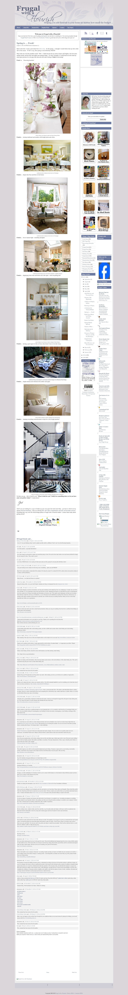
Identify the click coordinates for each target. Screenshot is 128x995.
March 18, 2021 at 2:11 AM (30, 587)
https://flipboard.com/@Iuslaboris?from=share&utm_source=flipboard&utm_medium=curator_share (42, 664)
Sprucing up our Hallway (89, 330)
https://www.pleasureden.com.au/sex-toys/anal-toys (28, 702)
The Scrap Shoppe (104, 514)
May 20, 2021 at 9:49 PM (32, 648)
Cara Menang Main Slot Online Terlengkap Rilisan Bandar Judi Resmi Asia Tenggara (103, 451)
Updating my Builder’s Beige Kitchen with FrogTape (104, 479)
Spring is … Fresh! (25, 43)
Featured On (35, 28)
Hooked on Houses (104, 416)
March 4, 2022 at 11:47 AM (34, 831)
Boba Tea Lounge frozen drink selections (30, 723)
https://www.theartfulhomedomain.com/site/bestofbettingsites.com (31, 617)
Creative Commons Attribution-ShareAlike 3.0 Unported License (88, 393)
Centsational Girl (104, 409)
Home (18, 28)
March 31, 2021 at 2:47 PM (56, 617)
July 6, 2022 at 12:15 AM (32, 849)
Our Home (85, 262)
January (87, 352)
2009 (84, 357)
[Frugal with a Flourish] (104, 278)
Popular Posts (45, 28)
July (86, 284)
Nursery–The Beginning (88, 298)
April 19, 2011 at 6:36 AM (29, 559)
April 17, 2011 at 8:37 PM (36, 540)
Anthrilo (18, 817)
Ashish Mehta (20, 626)
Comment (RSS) (79, 993)
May (86, 289)
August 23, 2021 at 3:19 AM (33, 719)
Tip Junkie (102, 467)
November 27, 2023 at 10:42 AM (33, 883)
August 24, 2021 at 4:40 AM (31, 746)
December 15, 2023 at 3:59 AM (33, 889)
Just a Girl (102, 459)
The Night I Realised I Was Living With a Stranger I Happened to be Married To (104, 366)
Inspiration (35, 45)
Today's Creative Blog (103, 427)
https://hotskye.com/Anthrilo (23, 812)
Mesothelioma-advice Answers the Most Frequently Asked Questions (104, 491)
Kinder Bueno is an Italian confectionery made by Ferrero (30, 689)
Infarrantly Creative (102, 361)
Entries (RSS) (70, 993)
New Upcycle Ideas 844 (103, 322)
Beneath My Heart (104, 373)
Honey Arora (19, 657)
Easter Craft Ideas (89, 320)
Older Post (74, 972)
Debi (18, 546)
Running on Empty (89, 305)
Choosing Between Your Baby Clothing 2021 (27, 743)
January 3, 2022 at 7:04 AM (36, 787)
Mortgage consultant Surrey (23, 835)
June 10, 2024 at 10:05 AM (33, 921)
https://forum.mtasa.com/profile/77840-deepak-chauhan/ (29, 632)
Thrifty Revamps (87, 271)
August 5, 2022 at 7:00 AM (30, 876)
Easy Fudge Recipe (103, 442)
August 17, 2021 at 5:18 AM (33, 696)
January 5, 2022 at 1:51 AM (33, 796)
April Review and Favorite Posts (89, 294)
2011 (84, 277)
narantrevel (19, 635)
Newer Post (21, 972)
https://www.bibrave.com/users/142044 (66, 637)
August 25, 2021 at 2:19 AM (33, 763)
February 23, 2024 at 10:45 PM (38, 914)
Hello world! (102, 411)
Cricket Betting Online (22, 910)
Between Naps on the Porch (103, 293)
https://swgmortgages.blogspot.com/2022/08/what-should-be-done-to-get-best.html (35, 872)
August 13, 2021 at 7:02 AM (34, 687)
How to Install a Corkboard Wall (103, 461)
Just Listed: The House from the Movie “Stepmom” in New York (104, 419)
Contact (62, 28)
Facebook (41, 37)
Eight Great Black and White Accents (89, 316)
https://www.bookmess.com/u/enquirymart (26, 676)
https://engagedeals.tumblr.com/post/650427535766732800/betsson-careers (33, 645)
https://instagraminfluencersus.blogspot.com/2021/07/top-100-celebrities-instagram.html (36, 759)
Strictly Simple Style (103, 486)
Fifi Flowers (19, 576)
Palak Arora (19, 648)
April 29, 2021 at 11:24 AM (33, 626)
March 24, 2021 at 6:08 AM (33, 606)
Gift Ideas (85, 251)
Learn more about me (99, 105)
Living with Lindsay (102, 475)
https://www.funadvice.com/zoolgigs (25, 776)
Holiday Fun (86, 253)
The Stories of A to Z (104, 396)
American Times (20, 687)
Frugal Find (86, 247)
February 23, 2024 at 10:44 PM (38, 910)
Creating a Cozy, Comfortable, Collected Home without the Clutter (103, 332)
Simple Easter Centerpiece (88, 339)
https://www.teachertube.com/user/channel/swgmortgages (29, 714)
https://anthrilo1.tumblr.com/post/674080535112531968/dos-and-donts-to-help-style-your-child (38, 826)
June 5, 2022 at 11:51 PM (32, 839)
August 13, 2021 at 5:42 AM (31, 680)
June (86, 286)
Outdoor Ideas (86, 264)
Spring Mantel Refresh (88, 323)
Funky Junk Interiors (102, 319)
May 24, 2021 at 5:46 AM (32, 668)
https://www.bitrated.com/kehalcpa (24, 846)
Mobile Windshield (21, 730)
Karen (18, 552)
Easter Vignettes (103, 500)
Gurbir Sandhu (20, 831)
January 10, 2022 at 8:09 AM (33, 807)
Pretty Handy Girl (104, 339)
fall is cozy (42, 49)
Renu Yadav (19, 641)
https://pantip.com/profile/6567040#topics (40, 684)
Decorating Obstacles (88, 243)
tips (34, 934)
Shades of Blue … (89, 326)
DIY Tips (85, 241)
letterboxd (19, 883)
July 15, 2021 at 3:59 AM (32, 672)
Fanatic (18, 587)
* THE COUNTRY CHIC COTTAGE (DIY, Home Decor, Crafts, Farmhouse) (104, 507)
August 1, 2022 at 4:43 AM (33, 860)
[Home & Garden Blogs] (104, 521)
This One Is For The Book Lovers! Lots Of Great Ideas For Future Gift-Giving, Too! (104, 298)
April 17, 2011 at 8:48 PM (29, 546)
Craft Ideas (86, 239)
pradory (18, 680)
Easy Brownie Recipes (102, 430)
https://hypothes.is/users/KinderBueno (25, 752)
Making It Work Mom (21, 540)
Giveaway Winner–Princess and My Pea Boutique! (90, 334)
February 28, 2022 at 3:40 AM (31, 817)
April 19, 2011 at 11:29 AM (40, 565)
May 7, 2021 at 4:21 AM (32, 641)
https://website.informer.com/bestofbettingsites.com (30, 621)
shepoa (18, 876)
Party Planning (87, 266)
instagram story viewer (63, 584)
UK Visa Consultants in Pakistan (45, 783)
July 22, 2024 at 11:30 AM (29, 926)
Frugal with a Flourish (61, 993)
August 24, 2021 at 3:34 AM (33, 736)
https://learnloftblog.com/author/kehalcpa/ (26, 856)
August (87, 282)
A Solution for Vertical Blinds (89, 308)
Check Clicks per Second (38, 792)
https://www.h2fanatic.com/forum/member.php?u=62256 (29, 603)
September (87, 279)
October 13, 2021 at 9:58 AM (33, 770)
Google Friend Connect (26, 37)
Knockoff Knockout (88, 258)
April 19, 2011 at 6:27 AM (29, 552)
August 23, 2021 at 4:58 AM (33, 728)
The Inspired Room (104, 328)
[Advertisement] (39, 967)
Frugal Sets (86, 249)
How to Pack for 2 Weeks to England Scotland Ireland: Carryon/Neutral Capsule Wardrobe (103, 311)
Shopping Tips (86, 269)
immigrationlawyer (21, 781)
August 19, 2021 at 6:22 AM (33, 707)
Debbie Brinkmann (21, 787)
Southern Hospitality (102, 305)
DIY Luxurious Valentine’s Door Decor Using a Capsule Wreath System (103, 402)
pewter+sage (102, 498)
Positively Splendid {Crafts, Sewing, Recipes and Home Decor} (104, 438)
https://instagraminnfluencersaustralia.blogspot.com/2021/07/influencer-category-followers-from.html (39, 767)
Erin (18, 559)
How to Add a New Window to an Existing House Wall (104, 342)
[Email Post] (18, 531)
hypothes (19, 746)
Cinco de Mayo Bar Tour (103, 469)
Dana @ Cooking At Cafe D (23, 565)
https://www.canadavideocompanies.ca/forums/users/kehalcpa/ (30, 803)
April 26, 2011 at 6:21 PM (32, 576)
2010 (84, 355)
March (86, 347)
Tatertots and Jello (104, 386)
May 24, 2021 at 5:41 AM (32, 657)
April (86, 291)
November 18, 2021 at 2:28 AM (36, 781)
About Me (26, 28)
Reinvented (102, 447)
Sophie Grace (20, 582)
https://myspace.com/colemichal (24, 612)
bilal (18, 926)
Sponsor (54, 28)
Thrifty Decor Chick (103, 349)
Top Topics (70, 28)
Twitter (47, 37)
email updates (44, 36)
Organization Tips (87, 260)
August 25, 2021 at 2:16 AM (33, 755)
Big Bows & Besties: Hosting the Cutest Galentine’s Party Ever (104, 389)
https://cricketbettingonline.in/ (29, 918)
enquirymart (19, 672)
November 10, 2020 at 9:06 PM (34, 582)
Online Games (20, 606)
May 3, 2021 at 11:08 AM (31, 635)
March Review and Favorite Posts (89, 343)
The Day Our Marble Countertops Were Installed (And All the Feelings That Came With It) (104, 378)
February (87, 350)
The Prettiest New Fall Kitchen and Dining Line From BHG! (103, 354)
